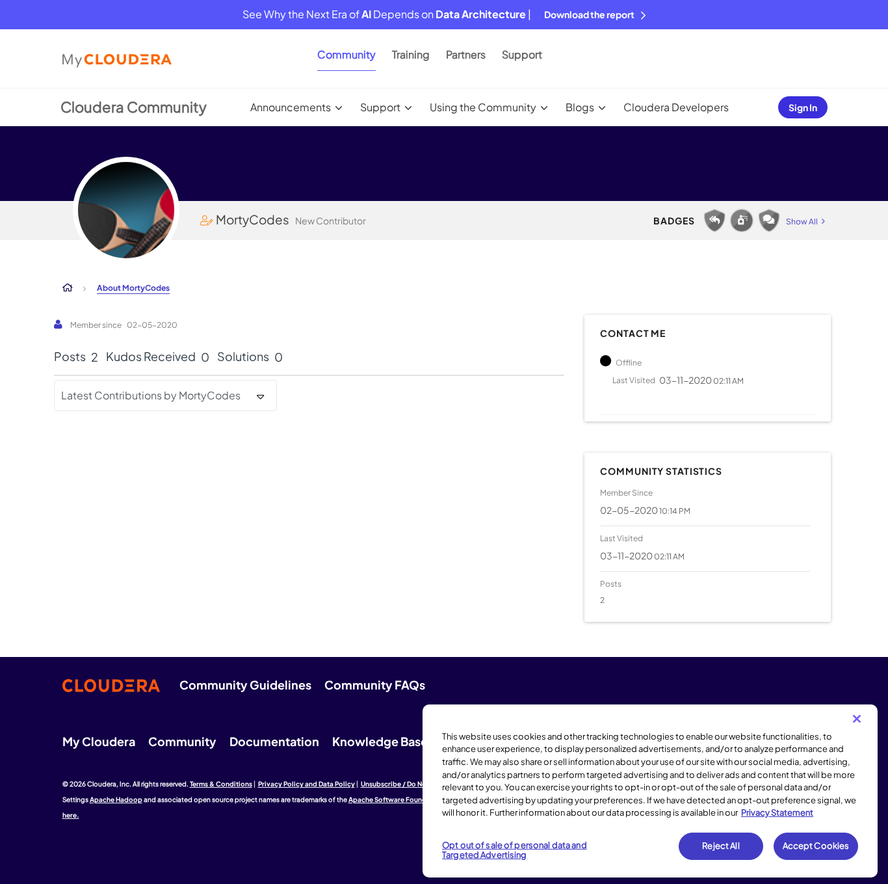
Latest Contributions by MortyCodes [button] (151, 395)
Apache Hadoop (116, 799)
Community (346, 54)
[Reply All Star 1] (714, 220)
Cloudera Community (133, 107)
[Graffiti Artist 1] (741, 220)
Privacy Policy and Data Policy (306, 784)
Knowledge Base (380, 741)
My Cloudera (98, 741)
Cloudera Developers (676, 107)
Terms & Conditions (221, 784)
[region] (650, 790)
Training (411, 54)
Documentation (274, 741)
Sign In (803, 107)
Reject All (720, 845)
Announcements (290, 107)
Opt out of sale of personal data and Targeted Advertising (514, 850)
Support (522, 54)
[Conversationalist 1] (769, 220)
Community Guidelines (245, 684)
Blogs (580, 107)
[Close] (856, 718)
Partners (466, 54)
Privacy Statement (777, 812)
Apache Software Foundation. (397, 799)
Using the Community (483, 107)
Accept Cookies (816, 845)
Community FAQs (374, 684)
